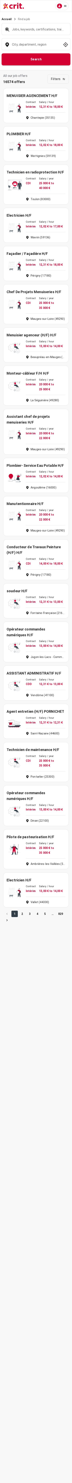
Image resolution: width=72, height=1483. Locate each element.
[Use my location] (66, 45)
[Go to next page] (7, 920)
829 (60, 913)
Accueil (7, 19)
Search (36, 59)
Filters (55, 79)
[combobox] (35, 46)
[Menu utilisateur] (62, 6)
